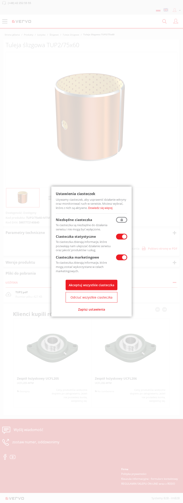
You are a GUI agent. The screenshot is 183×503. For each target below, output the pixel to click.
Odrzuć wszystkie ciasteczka (91, 297)
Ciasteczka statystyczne (76, 236)
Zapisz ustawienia (91, 309)
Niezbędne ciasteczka (74, 219)
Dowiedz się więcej (100, 208)
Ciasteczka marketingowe (77, 257)
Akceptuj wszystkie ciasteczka (91, 285)
